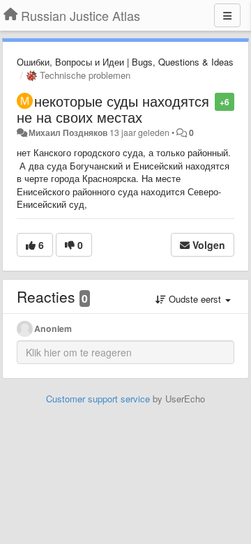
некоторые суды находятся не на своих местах (113, 109)
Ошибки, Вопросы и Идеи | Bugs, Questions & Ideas (125, 61)
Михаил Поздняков (68, 132)
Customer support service (98, 398)
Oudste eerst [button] (195, 298)
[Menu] (227, 15)
